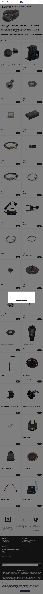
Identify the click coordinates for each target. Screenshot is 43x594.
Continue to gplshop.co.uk (21, 300)
